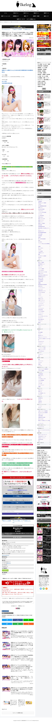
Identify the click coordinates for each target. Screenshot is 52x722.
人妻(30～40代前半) (41, 81)
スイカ (44, 327)
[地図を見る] (9, 563)
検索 (44, 88)
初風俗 (19, 615)
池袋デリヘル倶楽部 (44, 223)
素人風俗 (48, 74)
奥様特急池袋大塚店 (44, 226)
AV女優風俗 (40, 77)
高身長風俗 (40, 69)
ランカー (48, 465)
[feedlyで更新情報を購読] (18, 624)
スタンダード (40, 79)
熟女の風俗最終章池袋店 (44, 232)
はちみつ (44, 249)
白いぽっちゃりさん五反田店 (44, 412)
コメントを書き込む (18, 712)
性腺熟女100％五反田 (44, 417)
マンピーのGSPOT (44, 311)
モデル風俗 (40, 72)
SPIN (44, 259)
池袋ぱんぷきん (44, 298)
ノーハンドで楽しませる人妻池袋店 (44, 244)
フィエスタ (44, 365)
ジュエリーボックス (44, 287)
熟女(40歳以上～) (47, 79)
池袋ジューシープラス (44, 349)
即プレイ (43, 476)
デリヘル (15, 615)
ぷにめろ (44, 204)
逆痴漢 (44, 364)
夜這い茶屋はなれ (44, 319)
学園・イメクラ (46, 77)
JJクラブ (44, 407)
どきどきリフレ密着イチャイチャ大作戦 (44, 339)
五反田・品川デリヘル (43, 409)
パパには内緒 (44, 251)
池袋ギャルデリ (44, 273)
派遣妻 (44, 246)
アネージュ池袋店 (44, 268)
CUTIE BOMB (44, 281)
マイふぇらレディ (44, 308)
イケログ (44, 575)
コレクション (44, 381)
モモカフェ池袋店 (44, 370)
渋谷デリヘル (43, 388)
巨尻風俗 (44, 69)
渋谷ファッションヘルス (43, 404)
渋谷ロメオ (44, 391)
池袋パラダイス (44, 375)
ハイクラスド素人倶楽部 (44, 212)
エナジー (44, 333)
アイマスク (39, 476)
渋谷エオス (44, 402)
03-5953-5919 (5, 570)
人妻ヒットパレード (44, 300)
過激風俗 (39, 67)
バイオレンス (44, 354)
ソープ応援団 (44, 505)
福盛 (44, 254)
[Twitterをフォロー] (7, 624)
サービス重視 (39, 468)
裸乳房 (44, 322)
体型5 (49, 64)
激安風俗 (39, 471)
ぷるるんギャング (44, 305)
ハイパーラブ (44, 297)
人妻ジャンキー (44, 414)
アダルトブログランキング (44, 484)
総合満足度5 (46, 65)
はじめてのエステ (44, 341)
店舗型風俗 (46, 463)
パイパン (46, 452)
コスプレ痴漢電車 (44, 380)
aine (44, 330)
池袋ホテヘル (44, 260)
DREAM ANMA (44, 439)
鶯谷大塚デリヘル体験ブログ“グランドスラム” (44, 494)
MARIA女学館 (44, 309)
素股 (43, 458)
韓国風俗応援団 (44, 499)
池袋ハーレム (44, 265)
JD (42, 455)
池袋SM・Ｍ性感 (43, 357)
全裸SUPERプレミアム (44, 290)
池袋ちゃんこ (44, 207)
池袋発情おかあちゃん (44, 276)
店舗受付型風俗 (10, 615)
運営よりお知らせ (43, 442)
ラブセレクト (44, 320)
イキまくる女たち (44, 270)
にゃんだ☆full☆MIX (44, 292)
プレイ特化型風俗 (44, 453)
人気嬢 (49, 460)
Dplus (44, 240)
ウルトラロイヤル (44, 426)
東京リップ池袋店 (44, 262)
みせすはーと (44, 314)
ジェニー (44, 325)
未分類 (43, 444)
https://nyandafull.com (5, 555)
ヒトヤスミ (44, 344)
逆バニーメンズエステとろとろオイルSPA (44, 431)
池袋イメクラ (43, 372)
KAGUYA (44, 257)
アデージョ (44, 267)
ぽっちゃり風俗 (45, 76)
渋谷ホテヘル (43, 396)
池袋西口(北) (23, 615)
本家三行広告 (44, 489)
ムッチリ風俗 (44, 67)
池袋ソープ (43, 352)
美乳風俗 (39, 71)
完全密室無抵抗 (44, 279)
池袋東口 (44, 72)
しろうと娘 (44, 383)
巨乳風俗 (44, 71)
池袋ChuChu (44, 286)
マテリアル (44, 394)
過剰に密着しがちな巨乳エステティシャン (44, 229)
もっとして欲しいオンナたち (44, 316)
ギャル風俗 (40, 64)
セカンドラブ (44, 289)
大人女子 (44, 377)
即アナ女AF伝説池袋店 (44, 238)
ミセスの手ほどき (44, 351)
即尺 (46, 460)
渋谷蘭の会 (44, 401)
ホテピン (44, 306)
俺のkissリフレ (44, 335)
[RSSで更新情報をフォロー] (28, 624)
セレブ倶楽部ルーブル (44, 393)
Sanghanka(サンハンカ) (44, 436)
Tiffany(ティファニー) (44, 437)
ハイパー (44, 295)
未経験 (44, 386)
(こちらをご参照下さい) (18, 488)
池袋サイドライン (44, 220)
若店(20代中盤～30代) (41, 473)
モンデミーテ (44, 317)
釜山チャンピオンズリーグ (44, 434)
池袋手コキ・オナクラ (43, 346)
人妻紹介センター (44, 252)
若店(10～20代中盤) (29, 615)
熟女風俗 (39, 74)
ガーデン (44, 399)
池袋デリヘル (44, 199)
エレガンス (44, 362)
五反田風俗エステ (43, 428)
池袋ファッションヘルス (43, 324)
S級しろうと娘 (44, 278)
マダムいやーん (44, 210)
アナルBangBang (44, 215)
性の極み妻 (44, 235)
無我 (44, 359)
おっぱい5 (45, 64)
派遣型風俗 (4, 615)
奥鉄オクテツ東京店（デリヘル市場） (44, 421)
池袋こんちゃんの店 (44, 218)
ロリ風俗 (39, 76)
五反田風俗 (39, 455)
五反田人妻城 (44, 415)
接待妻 (44, 237)
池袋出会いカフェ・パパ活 (43, 367)
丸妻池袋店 (44, 201)
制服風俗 (39, 453)
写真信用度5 (40, 65)
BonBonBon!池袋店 (44, 209)
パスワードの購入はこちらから (18, 502)
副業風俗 (44, 470)
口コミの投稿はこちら (18, 496)
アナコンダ (44, 213)
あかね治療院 (44, 332)
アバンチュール (44, 423)
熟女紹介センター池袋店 (44, 202)
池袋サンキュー (44, 221)
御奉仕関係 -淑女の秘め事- (44, 284)
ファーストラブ (44, 303)
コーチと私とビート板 (44, 378)
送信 (18, 513)
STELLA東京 (44, 234)
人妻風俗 (44, 74)
